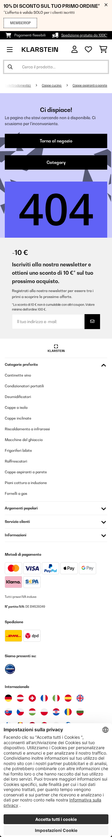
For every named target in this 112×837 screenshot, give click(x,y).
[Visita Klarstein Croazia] (56, 711)
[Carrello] (103, 49)
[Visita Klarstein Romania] (68, 711)
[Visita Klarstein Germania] (8, 698)
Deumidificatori (18, 396)
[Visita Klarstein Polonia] (44, 711)
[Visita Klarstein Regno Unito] (80, 698)
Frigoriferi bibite (18, 450)
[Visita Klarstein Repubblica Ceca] (20, 711)
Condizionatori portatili (24, 386)
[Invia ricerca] (10, 66)
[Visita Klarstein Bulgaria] (80, 711)
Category (56, 162)
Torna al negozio (56, 141)
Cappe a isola (16, 407)
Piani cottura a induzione (26, 482)
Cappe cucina (52, 85)
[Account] (74, 49)
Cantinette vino (18, 375)
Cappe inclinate (18, 418)
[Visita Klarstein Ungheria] (32, 711)
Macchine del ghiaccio (24, 439)
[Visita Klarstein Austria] (20, 698)
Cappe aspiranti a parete (90, 85)
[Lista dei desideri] (88, 49)
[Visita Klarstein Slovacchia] (8, 711)
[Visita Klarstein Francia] (44, 698)
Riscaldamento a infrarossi (27, 429)
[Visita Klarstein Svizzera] (32, 698)
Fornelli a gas (16, 493)
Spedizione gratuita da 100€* (84, 35)
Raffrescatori (16, 461)
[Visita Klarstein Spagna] (68, 698)
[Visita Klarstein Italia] (56, 698)
